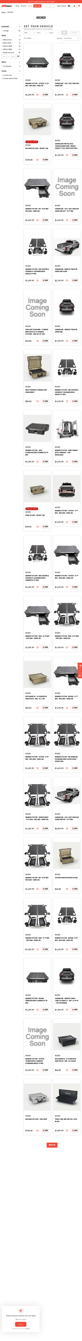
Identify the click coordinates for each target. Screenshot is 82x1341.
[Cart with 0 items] (79, 6)
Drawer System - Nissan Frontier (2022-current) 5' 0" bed (36, 1001)
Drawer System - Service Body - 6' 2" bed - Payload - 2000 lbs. (37, 818)
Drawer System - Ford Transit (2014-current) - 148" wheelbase (66, 453)
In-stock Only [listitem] (7, 75)
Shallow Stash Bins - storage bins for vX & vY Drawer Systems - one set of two (36, 332)
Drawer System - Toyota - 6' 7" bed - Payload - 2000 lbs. (66, 577)
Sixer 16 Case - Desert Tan (35, 515)
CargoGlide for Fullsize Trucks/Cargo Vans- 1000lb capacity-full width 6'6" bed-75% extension (66, 146)
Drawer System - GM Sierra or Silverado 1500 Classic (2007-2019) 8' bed (66, 759)
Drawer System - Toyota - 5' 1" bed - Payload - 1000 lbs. (66, 512)
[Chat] (80, 665)
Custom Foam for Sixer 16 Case (66, 878)
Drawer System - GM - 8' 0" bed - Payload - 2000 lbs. (37, 210)
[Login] (74, 6)
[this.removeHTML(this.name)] (37, 61)
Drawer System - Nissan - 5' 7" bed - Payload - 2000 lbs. (66, 698)
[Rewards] (80, 670)
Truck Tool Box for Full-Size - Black (66, 1120)
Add (46, 95)
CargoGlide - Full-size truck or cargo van (67, 85)
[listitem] (10, 39)
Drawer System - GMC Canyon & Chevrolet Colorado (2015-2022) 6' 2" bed (37, 272)
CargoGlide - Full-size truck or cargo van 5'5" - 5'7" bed (67, 818)
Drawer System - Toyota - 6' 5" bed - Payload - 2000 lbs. (37, 758)
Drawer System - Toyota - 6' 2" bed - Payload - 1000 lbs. (37, 85)
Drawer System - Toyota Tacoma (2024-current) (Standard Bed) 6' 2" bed (34, 1061)
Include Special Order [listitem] (10, 78)
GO (18, 56)
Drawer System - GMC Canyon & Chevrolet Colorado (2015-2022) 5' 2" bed (66, 392)
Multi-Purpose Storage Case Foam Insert (36, 391)
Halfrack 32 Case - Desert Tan (36, 148)
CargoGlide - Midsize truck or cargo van (66, 331)
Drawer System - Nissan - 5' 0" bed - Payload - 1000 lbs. (66, 939)
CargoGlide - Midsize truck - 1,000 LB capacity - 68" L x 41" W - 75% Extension (66, 1001)
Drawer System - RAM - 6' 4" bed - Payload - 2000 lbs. (37, 637)
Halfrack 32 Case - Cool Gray (36, 1119)
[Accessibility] (80, 675)
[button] (37, 95)
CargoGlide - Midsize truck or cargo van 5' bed (66, 270)
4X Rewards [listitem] (7, 66)
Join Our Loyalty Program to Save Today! (41, 2)
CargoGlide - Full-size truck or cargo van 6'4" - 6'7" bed (67, 210)
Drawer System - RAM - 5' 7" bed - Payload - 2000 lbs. (37, 939)
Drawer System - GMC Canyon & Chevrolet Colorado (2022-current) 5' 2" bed (37, 578)
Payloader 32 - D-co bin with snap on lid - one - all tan (36, 698)
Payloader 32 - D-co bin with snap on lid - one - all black (65, 1060)
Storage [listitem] (6, 31)
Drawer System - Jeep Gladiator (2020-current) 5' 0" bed (36, 453)
